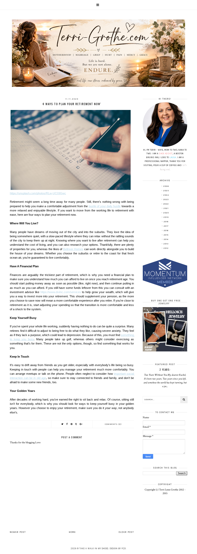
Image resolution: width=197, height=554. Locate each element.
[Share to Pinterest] (72, 424)
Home (72, 532)
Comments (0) (113, 424)
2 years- (165, 369)
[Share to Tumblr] (76, 424)
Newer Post (18, 532)
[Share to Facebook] (67, 424)
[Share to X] (62, 424)
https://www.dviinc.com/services (60, 292)
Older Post (126, 532)
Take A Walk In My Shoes (93, 548)
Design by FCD (118, 548)
